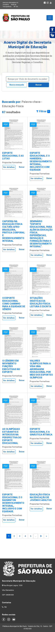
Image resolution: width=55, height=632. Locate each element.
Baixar (22, 167)
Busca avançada (16, 85)
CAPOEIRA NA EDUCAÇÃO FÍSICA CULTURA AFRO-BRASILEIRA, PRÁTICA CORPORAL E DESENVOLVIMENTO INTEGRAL (13, 231)
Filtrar (43, 111)
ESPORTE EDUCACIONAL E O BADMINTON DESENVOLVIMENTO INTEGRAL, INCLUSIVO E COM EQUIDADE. (13, 503)
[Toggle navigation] (49, 17)
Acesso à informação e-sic (10, 2)
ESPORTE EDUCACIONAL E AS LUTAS (13, 156)
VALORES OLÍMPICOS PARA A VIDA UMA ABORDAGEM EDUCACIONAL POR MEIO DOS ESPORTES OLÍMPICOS (41, 369)
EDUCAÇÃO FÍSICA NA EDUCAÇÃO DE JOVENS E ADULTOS (41, 497)
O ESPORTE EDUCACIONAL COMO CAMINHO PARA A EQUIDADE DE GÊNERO (13, 303)
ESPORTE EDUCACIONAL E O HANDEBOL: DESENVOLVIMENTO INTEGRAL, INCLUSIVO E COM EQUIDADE (41, 161)
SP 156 (16, 6)
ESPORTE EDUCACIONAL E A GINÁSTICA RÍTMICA (41, 432)
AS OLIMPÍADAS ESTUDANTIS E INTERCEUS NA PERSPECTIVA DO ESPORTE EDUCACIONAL (11, 436)
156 (5, 607)
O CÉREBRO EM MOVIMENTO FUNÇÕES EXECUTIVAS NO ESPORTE (11, 366)
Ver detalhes (9, 167)
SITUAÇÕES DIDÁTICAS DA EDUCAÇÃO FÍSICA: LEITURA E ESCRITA (40, 302)
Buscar (39, 85)
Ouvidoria (6, 4)
